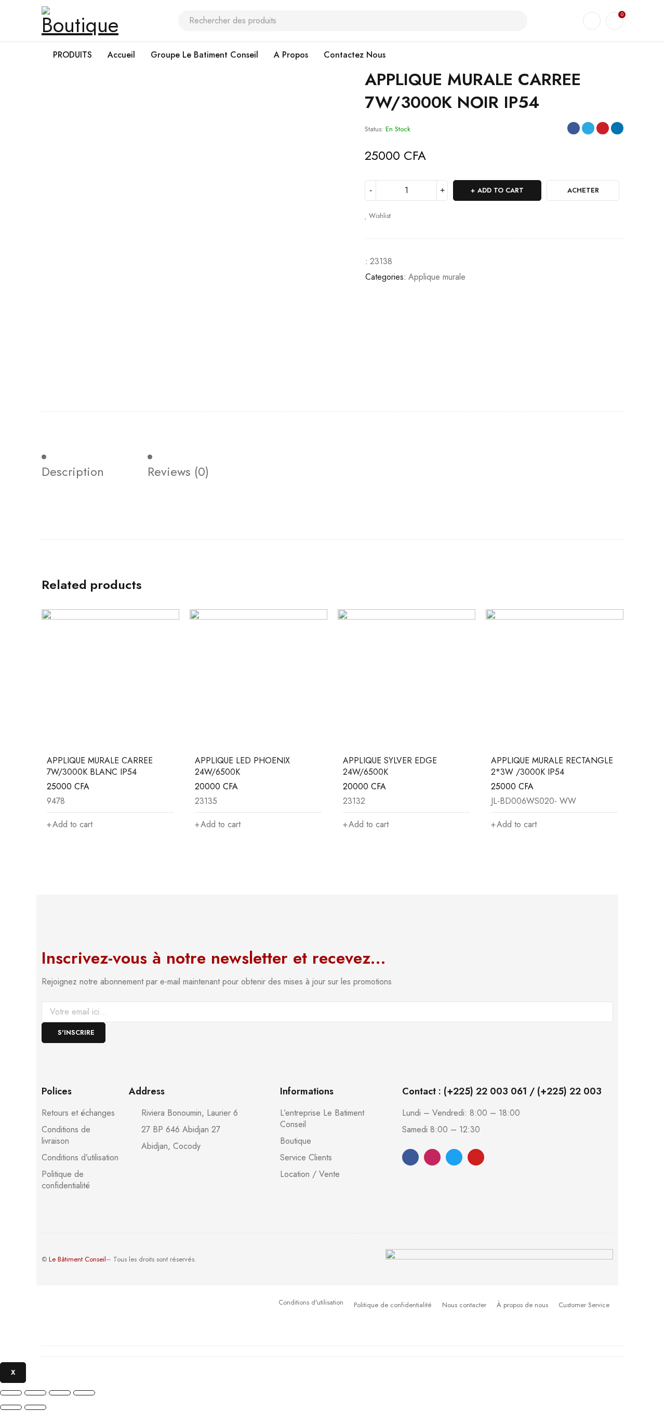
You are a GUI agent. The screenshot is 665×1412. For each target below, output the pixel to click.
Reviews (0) (178, 471)
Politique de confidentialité (66, 1179)
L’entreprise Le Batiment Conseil (322, 1118)
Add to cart (500, 190)
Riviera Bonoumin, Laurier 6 (189, 1113)
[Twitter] (454, 1157)
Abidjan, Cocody (171, 1146)
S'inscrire (76, 1032)
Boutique (295, 1141)
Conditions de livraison (66, 1135)
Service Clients (306, 1157)
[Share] (35, 1392)
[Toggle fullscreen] (60, 1392)
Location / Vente (310, 1174)
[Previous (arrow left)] (11, 1407)
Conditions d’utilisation (80, 1157)
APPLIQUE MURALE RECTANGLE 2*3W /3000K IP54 (552, 766)
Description (73, 471)
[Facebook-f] (410, 1157)
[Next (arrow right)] (35, 1407)
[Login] (592, 21)
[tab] (82, 462)
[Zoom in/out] (84, 1392)
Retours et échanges (78, 1113)
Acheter (583, 190)
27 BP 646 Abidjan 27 (180, 1129)
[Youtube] (476, 1157)
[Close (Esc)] (11, 1392)
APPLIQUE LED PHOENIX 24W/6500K (242, 766)
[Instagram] (432, 1157)
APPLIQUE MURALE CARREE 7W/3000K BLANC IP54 (100, 766)
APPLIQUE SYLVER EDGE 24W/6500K (390, 766)
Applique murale (437, 277)
